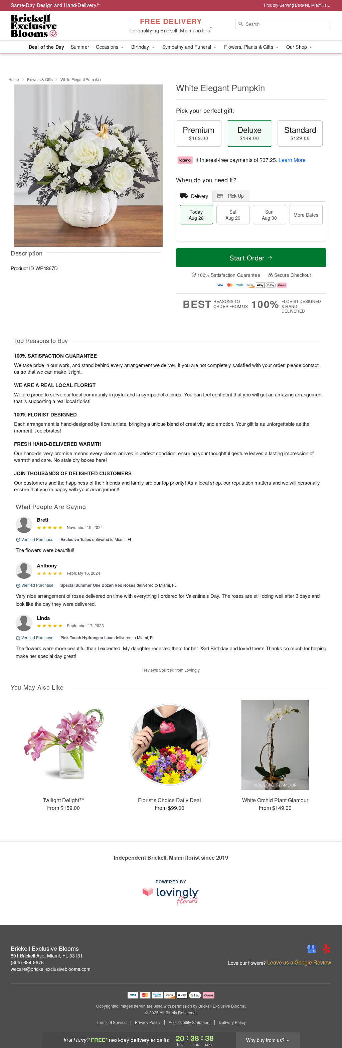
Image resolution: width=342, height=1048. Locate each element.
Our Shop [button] (297, 46)
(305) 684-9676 (27, 962)
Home (13, 79)
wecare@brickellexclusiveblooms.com (51, 969)
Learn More (292, 160)
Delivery (199, 196)
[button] (324, 1019)
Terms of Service (112, 1022)
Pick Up (236, 195)
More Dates (306, 214)
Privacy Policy (147, 1022)
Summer (80, 46)
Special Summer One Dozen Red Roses (98, 585)
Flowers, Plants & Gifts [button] (249, 46)
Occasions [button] (108, 46)
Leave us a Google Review (299, 962)
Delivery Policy (232, 1022)
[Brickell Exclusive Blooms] (59, 26)
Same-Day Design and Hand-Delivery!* (55, 4)
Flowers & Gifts (40, 79)
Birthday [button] (140, 46)
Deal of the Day (46, 46)
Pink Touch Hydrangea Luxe (87, 638)
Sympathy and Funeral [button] (187, 46)
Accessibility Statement (189, 1022)
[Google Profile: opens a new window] (312, 948)
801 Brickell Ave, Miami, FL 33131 (47, 955)
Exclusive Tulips (75, 539)
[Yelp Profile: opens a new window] (326, 948)
